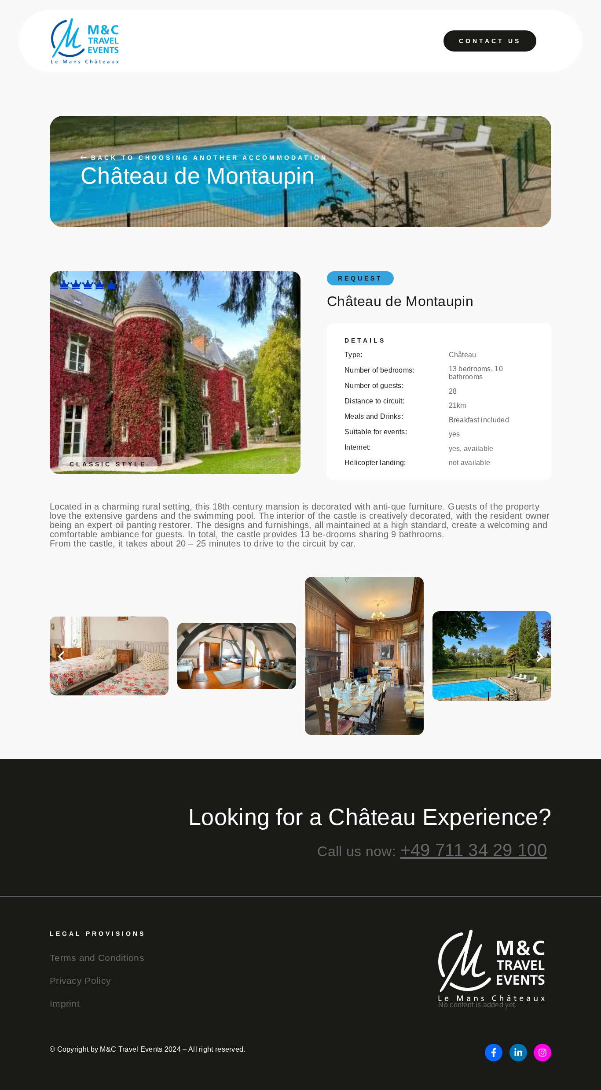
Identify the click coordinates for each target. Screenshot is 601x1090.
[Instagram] (542, 1052)
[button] (61, 657)
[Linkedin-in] (518, 1052)
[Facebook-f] (493, 1052)
